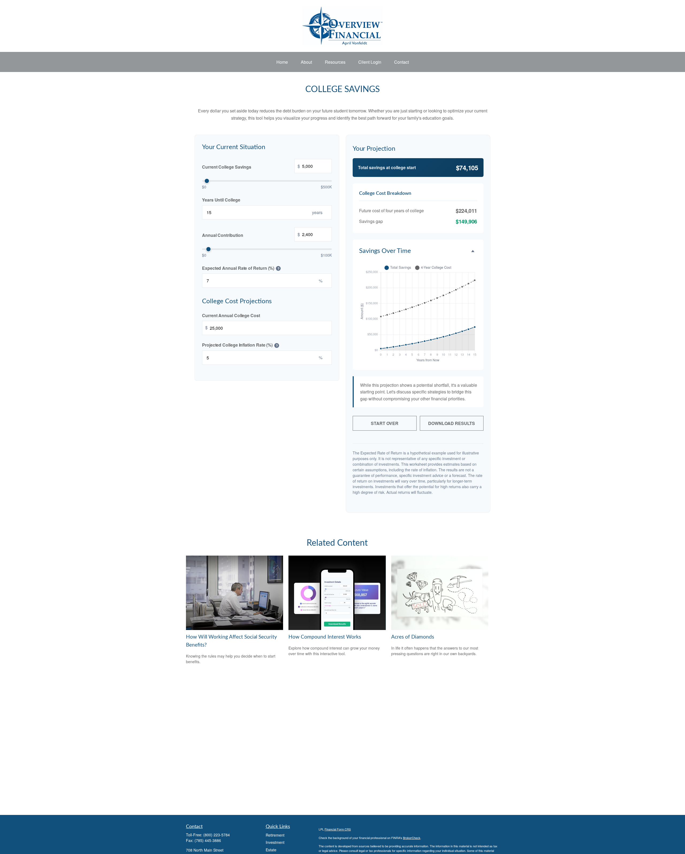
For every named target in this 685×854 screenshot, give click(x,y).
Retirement (275, 835)
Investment (275, 842)
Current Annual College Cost (231, 315)
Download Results (451, 423)
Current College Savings (251, 166)
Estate (271, 849)
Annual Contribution (251, 234)
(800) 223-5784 (216, 834)
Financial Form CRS (338, 829)
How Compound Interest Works (324, 637)
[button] (282, 62)
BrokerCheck (411, 838)
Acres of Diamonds (412, 637)
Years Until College (221, 199)
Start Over (384, 423)
